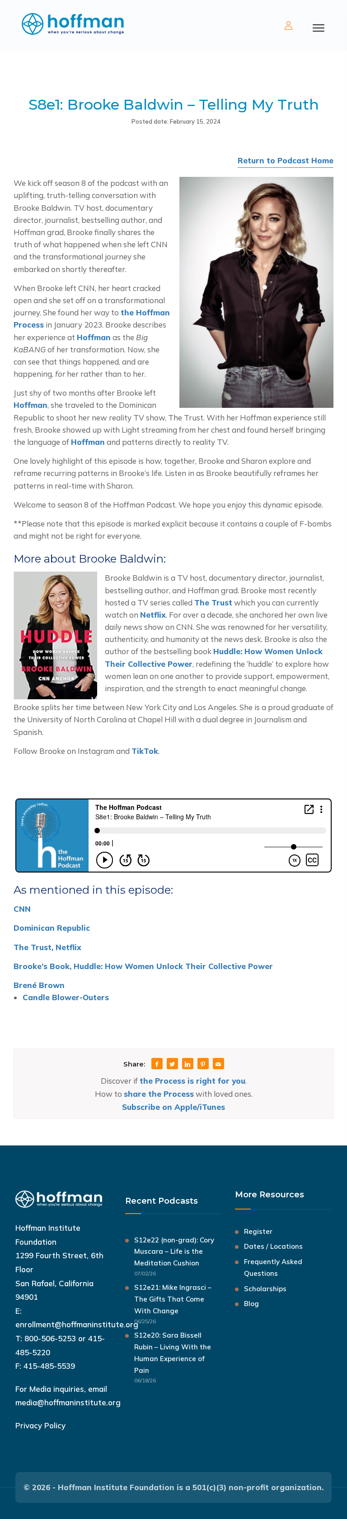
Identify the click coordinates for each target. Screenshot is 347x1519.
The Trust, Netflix (47, 947)
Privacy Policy (40, 1425)
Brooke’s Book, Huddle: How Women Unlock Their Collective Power (143, 966)
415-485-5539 (49, 1366)
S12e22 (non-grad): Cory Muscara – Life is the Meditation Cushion (174, 1252)
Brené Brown (39, 985)
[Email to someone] (218, 1064)
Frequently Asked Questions (273, 1267)
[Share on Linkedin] (187, 1064)
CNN (22, 909)
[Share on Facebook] (156, 1064)
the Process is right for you (192, 1080)
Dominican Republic (52, 928)
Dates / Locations (273, 1246)
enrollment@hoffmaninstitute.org (76, 1324)
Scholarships (265, 1288)
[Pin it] (203, 1064)
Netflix (153, 614)
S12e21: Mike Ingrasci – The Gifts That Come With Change (172, 1299)
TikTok (144, 751)
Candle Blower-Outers (66, 997)
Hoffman (94, 337)
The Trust (213, 602)
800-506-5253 (50, 1338)
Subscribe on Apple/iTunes (173, 1107)
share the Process (159, 1094)
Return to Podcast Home (285, 160)
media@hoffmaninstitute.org (68, 1402)
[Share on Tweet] (172, 1064)
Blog (251, 1303)
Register (258, 1231)
